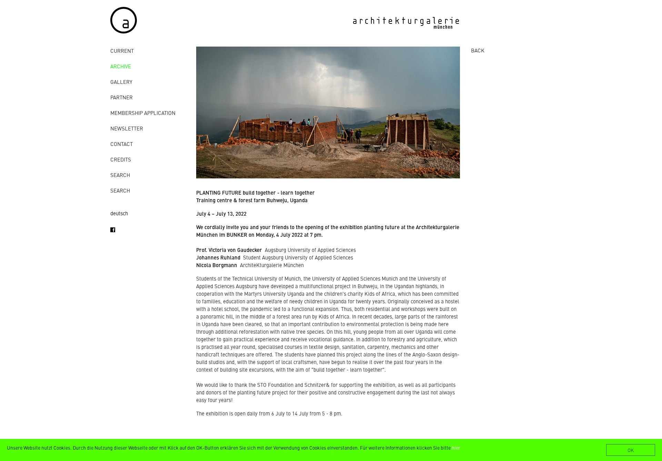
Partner (121, 97)
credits (120, 159)
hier (456, 447)
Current (122, 50)
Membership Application (142, 112)
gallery (121, 81)
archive (120, 66)
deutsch (119, 213)
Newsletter (126, 128)
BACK (477, 50)
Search (120, 174)
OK (631, 450)
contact (121, 143)
